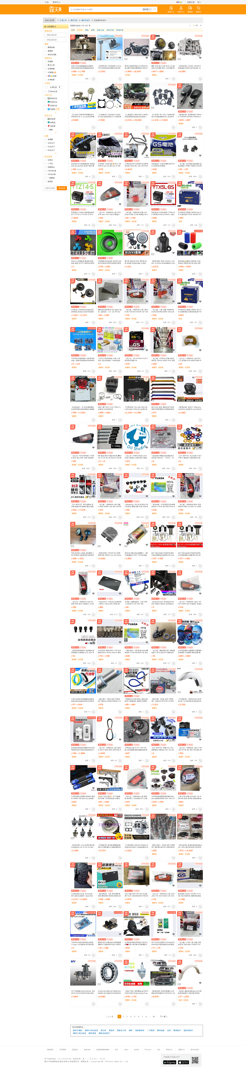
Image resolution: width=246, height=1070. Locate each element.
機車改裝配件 (104, 1033)
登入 (199, 2)
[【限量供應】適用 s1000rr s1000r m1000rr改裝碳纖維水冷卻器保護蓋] (163, 243)
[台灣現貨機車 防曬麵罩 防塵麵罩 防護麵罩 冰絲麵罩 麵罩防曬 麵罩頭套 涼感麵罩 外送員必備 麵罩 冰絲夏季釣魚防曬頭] (190, 632)
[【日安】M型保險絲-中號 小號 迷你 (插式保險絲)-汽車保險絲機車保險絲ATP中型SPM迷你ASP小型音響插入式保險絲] (110, 340)
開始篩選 (62, 188)
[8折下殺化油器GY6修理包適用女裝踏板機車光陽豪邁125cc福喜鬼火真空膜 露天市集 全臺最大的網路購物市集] (163, 535)
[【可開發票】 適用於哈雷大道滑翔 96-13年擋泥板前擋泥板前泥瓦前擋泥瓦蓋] (190, 681)
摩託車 (103, 1030)
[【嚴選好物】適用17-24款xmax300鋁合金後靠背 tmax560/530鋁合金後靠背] (190, 389)
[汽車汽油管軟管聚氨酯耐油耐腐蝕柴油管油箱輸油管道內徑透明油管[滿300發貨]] (83, 681)
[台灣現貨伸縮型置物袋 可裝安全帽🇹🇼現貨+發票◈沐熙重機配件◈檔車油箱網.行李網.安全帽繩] (136, 924)
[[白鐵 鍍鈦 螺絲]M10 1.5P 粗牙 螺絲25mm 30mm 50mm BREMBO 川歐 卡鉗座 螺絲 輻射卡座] (110, 632)
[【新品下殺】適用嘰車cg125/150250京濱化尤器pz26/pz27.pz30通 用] (136, 973)
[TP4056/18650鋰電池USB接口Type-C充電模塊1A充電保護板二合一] (83, 924)
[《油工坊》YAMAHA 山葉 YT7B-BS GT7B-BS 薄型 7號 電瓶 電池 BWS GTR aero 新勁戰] (190, 729)
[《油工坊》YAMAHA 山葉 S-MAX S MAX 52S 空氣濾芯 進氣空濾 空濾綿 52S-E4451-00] (190, 583)
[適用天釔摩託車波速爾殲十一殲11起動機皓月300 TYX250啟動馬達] (136, 535)
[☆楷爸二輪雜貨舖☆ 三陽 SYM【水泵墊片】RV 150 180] (136, 583)
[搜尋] (154, 9)
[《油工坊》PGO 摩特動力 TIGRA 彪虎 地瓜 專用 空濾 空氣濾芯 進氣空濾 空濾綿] (83, 437)
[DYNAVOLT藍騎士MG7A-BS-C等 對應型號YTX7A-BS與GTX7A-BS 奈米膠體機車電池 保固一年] (190, 194)
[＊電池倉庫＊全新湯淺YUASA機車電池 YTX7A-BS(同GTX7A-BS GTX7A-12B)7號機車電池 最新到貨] (163, 486)
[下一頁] (201, 25)
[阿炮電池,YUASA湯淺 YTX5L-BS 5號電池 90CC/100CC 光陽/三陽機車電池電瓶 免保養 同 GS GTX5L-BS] (163, 194)
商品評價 (110, 30)
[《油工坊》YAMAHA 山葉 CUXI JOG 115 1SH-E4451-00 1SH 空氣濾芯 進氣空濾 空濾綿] (163, 875)
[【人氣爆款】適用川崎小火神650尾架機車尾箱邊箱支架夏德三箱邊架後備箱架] (136, 96)
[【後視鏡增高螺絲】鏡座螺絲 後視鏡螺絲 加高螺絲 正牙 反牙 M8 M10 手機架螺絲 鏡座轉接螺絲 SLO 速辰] (83, 632)
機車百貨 (73, 20)
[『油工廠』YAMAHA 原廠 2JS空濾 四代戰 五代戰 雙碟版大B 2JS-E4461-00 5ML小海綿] (136, 194)
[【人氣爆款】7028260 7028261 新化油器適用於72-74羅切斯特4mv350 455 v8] (110, 96)
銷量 (93, 30)
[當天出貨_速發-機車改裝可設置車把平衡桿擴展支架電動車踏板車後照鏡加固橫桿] (163, 389)
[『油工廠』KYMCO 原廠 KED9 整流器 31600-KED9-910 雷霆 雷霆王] (163, 340)
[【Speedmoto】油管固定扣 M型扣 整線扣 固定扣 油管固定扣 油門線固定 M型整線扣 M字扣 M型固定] (163, 583)
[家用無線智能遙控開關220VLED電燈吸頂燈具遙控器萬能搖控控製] (83, 729)
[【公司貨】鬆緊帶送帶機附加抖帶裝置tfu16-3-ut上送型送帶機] (83, 96)
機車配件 (177, 1030)
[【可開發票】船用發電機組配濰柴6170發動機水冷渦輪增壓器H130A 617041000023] (110, 827)
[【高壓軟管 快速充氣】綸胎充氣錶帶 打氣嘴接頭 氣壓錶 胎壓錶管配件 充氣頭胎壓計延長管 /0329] (136, 681)
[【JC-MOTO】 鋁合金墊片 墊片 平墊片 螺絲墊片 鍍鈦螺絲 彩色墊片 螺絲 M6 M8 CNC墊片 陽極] (190, 437)
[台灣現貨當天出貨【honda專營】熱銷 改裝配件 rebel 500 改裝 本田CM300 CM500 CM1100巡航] (83, 875)
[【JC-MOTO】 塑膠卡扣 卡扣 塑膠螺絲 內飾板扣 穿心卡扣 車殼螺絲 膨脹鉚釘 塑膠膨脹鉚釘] (163, 729)
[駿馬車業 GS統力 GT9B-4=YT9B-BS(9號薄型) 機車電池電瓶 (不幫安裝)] (190, 875)
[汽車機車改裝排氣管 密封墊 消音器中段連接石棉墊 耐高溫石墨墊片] (110, 243)
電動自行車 (121, 1030)
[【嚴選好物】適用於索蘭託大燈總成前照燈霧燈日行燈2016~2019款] (163, 973)
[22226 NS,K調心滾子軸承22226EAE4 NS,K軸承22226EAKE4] (110, 973)
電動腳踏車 (140, 1030)
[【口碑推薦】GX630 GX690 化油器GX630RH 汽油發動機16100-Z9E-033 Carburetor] (136, 827)
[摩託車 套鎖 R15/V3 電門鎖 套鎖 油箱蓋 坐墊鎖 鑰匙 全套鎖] (136, 243)
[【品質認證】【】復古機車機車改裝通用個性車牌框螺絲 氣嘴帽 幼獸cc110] (83, 389)
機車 (131, 1030)
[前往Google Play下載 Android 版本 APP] (169, 1062)
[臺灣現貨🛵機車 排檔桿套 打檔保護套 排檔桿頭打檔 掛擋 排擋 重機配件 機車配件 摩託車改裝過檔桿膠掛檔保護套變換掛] (190, 243)
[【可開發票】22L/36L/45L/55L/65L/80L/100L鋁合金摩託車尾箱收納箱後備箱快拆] (136, 389)
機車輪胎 (161, 1030)
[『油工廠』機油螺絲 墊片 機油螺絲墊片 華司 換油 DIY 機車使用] (163, 632)
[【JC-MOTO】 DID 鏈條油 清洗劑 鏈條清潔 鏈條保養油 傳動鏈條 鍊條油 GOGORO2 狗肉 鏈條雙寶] (83, 486)
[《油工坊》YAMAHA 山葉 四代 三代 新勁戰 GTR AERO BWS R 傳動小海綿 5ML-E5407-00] (190, 340)
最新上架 (100, 30)
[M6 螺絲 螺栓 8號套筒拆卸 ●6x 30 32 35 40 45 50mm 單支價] (110, 437)
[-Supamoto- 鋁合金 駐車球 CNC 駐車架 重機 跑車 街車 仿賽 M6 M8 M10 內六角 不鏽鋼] (136, 486)
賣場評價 (119, 30)
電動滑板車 (188, 1030)
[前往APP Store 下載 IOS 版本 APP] (183, 1062)
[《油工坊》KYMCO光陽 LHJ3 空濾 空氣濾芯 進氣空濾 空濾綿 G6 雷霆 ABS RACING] (136, 437)
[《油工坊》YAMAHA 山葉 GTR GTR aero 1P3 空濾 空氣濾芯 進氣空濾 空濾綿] (110, 194)
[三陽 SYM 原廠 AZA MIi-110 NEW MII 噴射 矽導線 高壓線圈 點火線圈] (190, 778)
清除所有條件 (50, 188)
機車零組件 (85, 20)
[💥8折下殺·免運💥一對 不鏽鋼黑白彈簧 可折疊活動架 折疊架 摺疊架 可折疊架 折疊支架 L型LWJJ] (110, 778)
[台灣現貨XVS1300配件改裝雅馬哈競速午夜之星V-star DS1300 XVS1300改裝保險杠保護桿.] (136, 145)
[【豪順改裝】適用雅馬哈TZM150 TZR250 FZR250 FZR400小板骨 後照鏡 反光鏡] (190, 96)
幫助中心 (56, 2)
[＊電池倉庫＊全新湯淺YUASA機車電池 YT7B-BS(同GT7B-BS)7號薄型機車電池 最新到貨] (136, 632)
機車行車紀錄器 (91, 1030)
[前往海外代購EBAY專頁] (179, 2)
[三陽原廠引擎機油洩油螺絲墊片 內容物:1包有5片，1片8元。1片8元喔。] (163, 437)
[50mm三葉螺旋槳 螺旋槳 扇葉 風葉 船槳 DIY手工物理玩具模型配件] (83, 243)
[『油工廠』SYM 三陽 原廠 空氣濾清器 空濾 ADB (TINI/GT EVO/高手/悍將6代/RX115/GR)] (190, 924)
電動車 (111, 1030)
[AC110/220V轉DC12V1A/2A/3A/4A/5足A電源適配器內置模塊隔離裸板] (163, 924)
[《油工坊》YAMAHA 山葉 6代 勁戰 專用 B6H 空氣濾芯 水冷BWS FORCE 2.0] (83, 583)
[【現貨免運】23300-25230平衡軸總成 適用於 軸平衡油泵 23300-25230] (190, 47)
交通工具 (63, 20)
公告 (47, 2)
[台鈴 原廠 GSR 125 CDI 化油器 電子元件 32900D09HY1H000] (136, 875)
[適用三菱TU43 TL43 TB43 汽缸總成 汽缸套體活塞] (110, 389)
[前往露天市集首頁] (55, 9)
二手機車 (151, 1030)
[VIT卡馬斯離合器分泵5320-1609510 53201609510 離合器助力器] (83, 973)
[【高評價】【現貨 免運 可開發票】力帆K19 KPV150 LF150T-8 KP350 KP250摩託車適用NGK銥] (163, 681)
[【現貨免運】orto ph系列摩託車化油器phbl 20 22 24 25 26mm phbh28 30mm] (83, 827)
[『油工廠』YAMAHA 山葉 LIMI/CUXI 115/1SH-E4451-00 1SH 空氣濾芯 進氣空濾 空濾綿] (136, 291)
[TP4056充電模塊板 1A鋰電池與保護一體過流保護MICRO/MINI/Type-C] (83, 340)
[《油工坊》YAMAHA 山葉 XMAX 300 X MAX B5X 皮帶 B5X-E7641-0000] (110, 729)
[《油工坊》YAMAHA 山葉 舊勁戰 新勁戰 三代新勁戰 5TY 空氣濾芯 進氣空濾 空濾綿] (136, 778)
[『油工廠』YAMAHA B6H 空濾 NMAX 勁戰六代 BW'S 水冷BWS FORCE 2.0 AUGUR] (190, 486)
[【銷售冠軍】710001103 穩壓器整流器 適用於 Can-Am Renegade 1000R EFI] (110, 535)
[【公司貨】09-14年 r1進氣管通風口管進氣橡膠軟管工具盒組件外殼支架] (163, 96)
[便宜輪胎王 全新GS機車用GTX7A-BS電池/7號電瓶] (163, 145)
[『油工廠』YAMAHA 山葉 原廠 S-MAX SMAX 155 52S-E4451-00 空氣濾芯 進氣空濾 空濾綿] (110, 486)
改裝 (169, 1030)
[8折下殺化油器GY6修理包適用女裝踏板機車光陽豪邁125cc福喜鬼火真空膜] (190, 535)
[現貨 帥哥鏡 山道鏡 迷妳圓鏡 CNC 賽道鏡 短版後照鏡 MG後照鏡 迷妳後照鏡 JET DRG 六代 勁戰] (83, 535)
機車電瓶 (92, 1033)
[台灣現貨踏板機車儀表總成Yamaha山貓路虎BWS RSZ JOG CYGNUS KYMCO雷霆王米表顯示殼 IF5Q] (163, 778)
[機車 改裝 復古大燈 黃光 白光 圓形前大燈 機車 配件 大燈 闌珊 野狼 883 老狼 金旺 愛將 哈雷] (163, 47)
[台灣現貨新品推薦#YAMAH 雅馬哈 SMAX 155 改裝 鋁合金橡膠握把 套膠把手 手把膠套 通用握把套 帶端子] (83, 778)
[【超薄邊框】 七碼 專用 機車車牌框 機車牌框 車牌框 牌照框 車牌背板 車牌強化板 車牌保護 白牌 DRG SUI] (110, 875)
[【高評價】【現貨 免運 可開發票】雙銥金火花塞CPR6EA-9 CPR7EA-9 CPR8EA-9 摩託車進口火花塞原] (110, 681)
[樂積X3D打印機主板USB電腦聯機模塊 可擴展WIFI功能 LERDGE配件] (110, 924)
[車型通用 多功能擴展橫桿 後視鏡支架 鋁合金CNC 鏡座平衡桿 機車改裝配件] (83, 145)
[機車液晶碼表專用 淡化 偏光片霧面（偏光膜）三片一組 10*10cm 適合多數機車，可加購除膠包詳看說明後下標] (110, 291)
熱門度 (80, 30)
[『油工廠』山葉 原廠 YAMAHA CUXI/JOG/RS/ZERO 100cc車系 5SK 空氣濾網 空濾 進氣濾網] (163, 291)
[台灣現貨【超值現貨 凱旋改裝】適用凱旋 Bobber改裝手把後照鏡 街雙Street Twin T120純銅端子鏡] (83, 291)
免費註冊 (191, 2)
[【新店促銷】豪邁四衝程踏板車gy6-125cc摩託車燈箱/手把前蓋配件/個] (190, 827)
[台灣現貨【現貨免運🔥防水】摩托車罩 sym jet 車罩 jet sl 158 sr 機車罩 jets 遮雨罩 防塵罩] (110, 145)
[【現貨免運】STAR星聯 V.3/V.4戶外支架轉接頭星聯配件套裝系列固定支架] (110, 47)
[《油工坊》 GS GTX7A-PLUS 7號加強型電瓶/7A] (136, 340)
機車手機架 (77, 1030)
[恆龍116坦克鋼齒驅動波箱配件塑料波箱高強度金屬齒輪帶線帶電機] (83, 47)
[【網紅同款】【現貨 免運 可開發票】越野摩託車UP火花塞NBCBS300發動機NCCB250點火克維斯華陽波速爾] (163, 827)
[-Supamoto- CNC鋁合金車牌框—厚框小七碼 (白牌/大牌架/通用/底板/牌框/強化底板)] (110, 583)
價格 (87, 30)
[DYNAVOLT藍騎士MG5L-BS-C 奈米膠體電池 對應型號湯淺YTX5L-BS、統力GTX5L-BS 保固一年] (190, 291)
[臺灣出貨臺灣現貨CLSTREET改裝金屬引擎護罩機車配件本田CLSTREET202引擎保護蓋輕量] (136, 47)
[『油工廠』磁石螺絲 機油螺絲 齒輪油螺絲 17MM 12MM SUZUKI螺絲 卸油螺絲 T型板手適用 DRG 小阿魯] (190, 145)
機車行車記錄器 (79, 1033)
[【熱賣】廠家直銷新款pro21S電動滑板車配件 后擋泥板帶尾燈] (190, 973)
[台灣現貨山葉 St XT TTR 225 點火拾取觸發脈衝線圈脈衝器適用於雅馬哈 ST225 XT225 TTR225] (136, 729)
